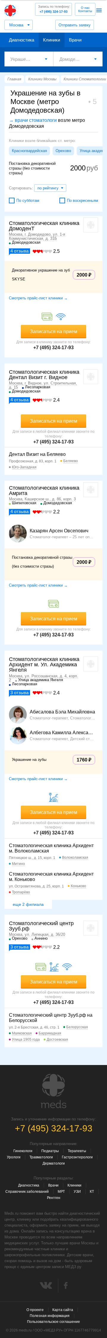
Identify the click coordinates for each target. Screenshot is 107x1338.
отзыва (19, 250)
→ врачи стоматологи (33, 120)
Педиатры (50, 1151)
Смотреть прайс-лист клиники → (38, 298)
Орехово (63, 151)
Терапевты (77, 1151)
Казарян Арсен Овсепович (59, 531)
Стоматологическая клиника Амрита (44, 490)
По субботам (27, 200)
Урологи (14, 1157)
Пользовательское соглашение (53, 1322)
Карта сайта (62, 1310)
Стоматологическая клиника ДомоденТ (44, 225)
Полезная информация (50, 1316)
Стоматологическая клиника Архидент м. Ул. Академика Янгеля (44, 664)
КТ (92, 1191)
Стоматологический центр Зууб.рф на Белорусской (50, 1018)
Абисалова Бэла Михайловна (62, 712)
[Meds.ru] (53, 1091)
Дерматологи (54, 1163)
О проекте (35, 1310)
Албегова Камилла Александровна (62, 732)
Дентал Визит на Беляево (37, 454)
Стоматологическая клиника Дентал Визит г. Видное (44, 374)
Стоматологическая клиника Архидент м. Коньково (51, 876)
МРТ (61, 1191)
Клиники (51, 39)
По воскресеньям (82, 200)
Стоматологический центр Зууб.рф (41, 926)
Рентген (53, 1198)
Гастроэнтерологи (77, 1157)
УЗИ (77, 1191)
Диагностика (21, 39)
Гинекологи (22, 1151)
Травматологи (41, 1157)
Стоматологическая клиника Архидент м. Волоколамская (51, 848)
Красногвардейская (29, 151)
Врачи (75, 39)
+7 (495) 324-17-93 (54, 9)
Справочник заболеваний (27, 1191)
